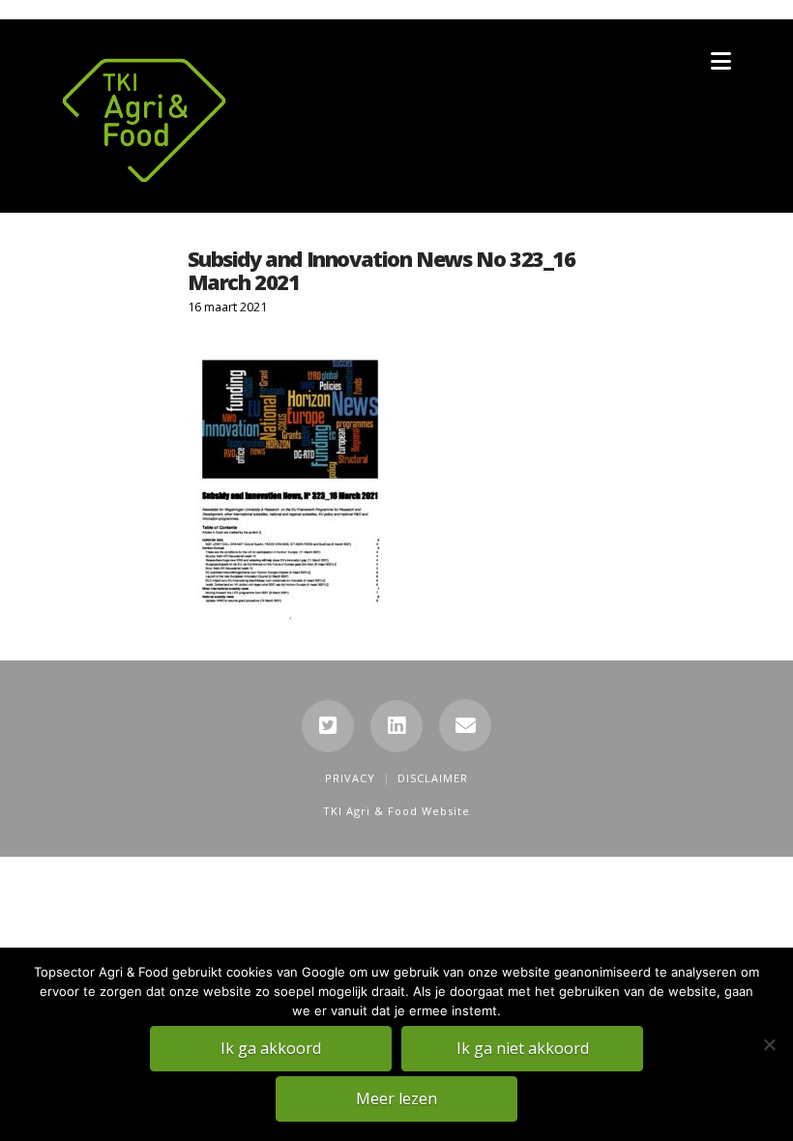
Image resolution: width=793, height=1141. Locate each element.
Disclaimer (432, 778)
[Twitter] (328, 726)
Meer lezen (396, 1098)
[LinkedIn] (396, 726)
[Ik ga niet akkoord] (768, 1044)
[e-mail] (465, 725)
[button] (721, 61)
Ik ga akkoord (270, 1048)
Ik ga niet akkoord (522, 1048)
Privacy (350, 778)
